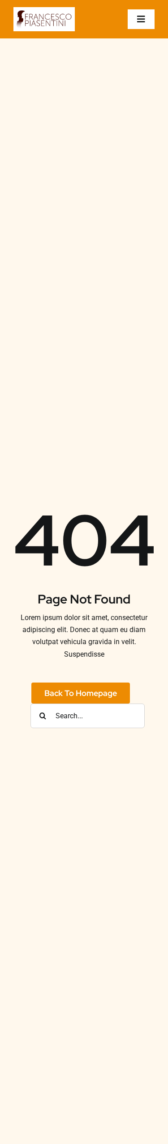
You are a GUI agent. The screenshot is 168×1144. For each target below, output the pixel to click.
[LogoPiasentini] (44, 10)
